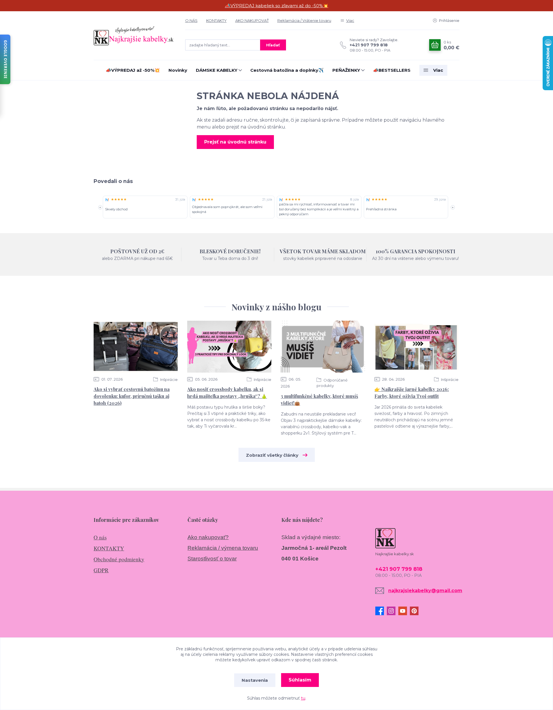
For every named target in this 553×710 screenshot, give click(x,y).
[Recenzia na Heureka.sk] (107, 200)
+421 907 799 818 (369, 45)
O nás (100, 537)
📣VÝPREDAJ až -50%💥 (133, 70)
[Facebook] (381, 611)
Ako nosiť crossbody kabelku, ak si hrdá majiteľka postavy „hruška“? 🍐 (227, 392)
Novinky (177, 70)
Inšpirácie (168, 379)
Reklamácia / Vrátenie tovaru (304, 20)
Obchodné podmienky (119, 559)
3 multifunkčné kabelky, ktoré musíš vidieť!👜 (319, 399)
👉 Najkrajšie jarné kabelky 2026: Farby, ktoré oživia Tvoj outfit (411, 392)
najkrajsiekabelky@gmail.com (425, 590)
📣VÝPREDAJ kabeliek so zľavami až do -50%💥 (276, 5)
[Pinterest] (415, 611)
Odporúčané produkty (332, 383)
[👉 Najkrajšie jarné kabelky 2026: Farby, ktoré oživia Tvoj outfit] (416, 347)
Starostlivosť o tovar (212, 559)
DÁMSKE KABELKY (216, 70)
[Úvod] (134, 35)
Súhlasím (300, 680)
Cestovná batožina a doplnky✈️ (287, 70)
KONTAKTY (216, 20)
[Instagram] (392, 611)
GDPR (101, 570)
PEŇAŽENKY (346, 70)
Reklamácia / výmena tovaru (223, 548)
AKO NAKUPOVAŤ (252, 20)
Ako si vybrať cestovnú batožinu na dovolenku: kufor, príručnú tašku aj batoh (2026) (132, 396)
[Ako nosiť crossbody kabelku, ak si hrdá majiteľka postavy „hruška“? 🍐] (229, 347)
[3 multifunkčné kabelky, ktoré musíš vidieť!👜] (323, 347)
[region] (276, 207)
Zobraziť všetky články (272, 455)
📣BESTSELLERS (391, 70)
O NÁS (191, 20)
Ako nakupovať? (208, 537)
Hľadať (273, 45)
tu (303, 698)
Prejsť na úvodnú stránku (235, 142)
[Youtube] (404, 611)
